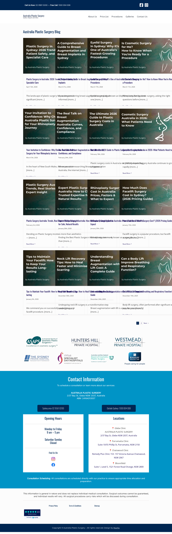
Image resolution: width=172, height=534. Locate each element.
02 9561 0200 (36, 5)
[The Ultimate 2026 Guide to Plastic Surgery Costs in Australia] (118, 126)
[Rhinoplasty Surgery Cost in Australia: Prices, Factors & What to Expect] (118, 197)
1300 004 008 (60, 5)
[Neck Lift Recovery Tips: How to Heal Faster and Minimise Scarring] (86, 268)
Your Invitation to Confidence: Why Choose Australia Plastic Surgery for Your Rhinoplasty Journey (50, 151)
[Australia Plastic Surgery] (33, 15)
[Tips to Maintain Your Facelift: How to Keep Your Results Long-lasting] (54, 268)
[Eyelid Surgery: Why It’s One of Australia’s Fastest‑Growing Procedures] (118, 56)
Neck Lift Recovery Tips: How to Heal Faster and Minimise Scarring (85, 291)
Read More (94, 173)
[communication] (53, 464)
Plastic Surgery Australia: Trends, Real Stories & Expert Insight (52, 220)
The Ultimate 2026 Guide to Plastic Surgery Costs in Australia (116, 149)
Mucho (116, 528)
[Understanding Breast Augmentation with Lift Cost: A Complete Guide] (118, 268)
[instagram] (53, 458)
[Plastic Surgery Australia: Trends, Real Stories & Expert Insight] (54, 197)
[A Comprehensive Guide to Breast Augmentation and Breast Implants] (86, 56)
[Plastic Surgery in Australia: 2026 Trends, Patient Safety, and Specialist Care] (54, 56)
